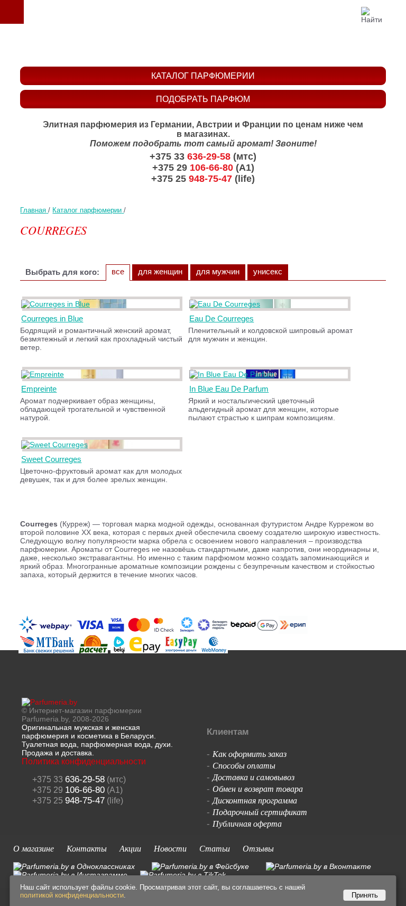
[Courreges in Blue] (57, 304)
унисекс (267, 271)
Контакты (87, 848)
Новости (170, 848)
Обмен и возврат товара (258, 788)
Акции (130, 848)
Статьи (214, 848)
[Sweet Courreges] (56, 444)
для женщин (160, 271)
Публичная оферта (247, 823)
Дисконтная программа (255, 800)
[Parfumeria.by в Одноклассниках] (74, 866)
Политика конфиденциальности (84, 761)
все (118, 271)
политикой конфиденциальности (72, 895)
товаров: (394, 12)
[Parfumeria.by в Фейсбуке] (200, 866)
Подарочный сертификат (260, 811)
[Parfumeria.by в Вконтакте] (318, 866)
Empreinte (39, 388)
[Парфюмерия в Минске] (205, 45)
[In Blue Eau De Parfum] (233, 374)
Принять (365, 895)
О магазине (33, 848)
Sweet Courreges (51, 459)
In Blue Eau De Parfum (229, 388)
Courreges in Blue (52, 318)
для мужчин (217, 271)
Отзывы (258, 848)
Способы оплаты (244, 765)
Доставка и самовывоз (253, 776)
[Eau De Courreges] (226, 304)
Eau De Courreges (221, 318)
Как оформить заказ (250, 753)
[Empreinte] (44, 374)
